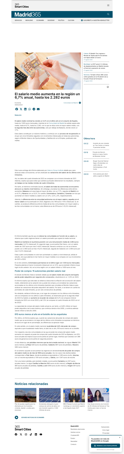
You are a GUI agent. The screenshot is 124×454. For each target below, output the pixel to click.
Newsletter (74, 441)
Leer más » (17, 412)
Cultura (71, 20)
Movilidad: (87, 64)
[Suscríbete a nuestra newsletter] (82, 20)
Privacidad (105, 433)
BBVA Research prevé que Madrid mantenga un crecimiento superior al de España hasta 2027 (74, 406)
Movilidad (29, 20)
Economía (40, 20)
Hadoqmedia (105, 427)
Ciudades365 (75, 435)
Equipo (73, 438)
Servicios (18, 20)
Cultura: (86, 53)
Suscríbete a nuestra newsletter (96, 20)
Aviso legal (105, 430)
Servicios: (87, 75)
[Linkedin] (36, 434)
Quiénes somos (75, 432)
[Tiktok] (31, 434)
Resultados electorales (78, 429)
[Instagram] (26, 434)
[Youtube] (41, 434)
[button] (17, 109)
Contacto (73, 444)
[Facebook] (16, 434)
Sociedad (51, 20)
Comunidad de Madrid (71, 103)
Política (61, 20)
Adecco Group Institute (55, 170)
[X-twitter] (21, 434)
